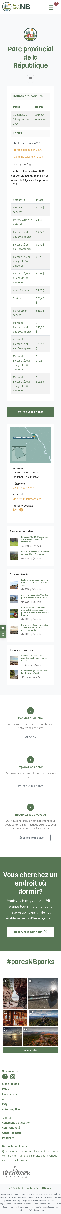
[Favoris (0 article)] (56, 4)
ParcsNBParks (44, 1188)
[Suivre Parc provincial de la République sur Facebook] (21, 510)
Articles (30, 737)
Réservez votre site (31, 837)
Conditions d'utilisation (16, 1122)
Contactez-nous (11, 1132)
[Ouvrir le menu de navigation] (51, 8)
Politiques (8, 1138)
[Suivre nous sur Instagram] (3, 634)
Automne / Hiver (11, 1109)
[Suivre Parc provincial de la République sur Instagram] (14, 510)
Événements (9, 1094)
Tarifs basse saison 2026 (28, 149)
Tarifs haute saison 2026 (28, 143)
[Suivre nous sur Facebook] (3, 628)
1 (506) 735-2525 (26, 488)
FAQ (4, 1104)
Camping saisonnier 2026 (28, 156)
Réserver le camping (28, 932)
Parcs (5, 1089)
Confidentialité (11, 1127)
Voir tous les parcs (30, 412)
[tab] (27, 143)
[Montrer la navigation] (30, 78)
